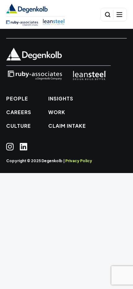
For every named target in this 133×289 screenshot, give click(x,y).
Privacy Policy (78, 160)
